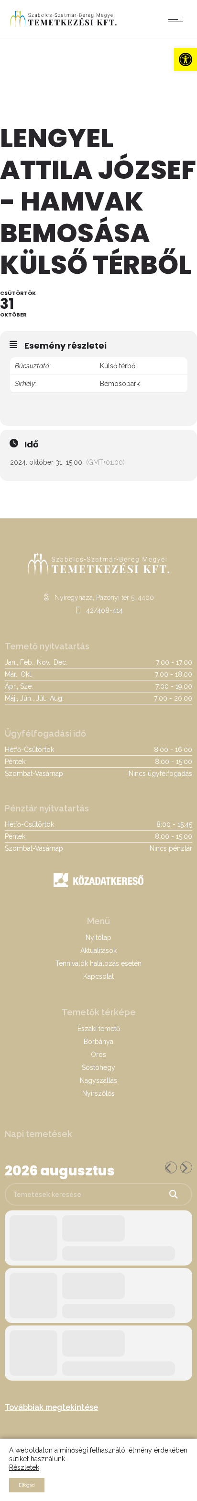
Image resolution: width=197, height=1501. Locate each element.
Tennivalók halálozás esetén (98, 963)
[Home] (63, 26)
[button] (185, 59)
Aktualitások (98, 950)
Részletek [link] (24, 1467)
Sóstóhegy (98, 1067)
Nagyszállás (98, 1080)
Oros (98, 1054)
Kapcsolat (98, 976)
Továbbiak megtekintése (51, 1407)
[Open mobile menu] (177, 19)
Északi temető (98, 1028)
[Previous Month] (171, 1167)
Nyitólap (98, 937)
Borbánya (98, 1041)
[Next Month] (186, 1167)
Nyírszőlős (98, 1093)
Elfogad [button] (27, 1485)
